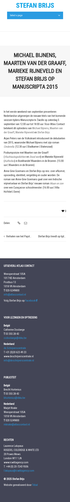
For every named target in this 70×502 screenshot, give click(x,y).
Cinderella (9, 146)
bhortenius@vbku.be (14, 397)
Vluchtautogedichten (15, 156)
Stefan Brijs (44, 132)
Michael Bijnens (40, 128)
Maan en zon (56, 183)
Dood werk (35, 156)
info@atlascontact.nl (15, 294)
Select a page (16, 15)
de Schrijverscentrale (15, 348)
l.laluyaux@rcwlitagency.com (19, 470)
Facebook (30, 300)
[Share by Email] (25, 223)
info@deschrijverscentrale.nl (19, 360)
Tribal (35, 484)
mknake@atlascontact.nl (17, 424)
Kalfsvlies (9, 160)
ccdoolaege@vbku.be (15, 337)
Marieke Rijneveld (24, 132)
